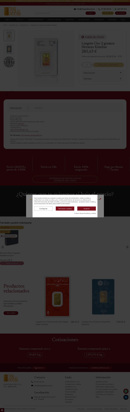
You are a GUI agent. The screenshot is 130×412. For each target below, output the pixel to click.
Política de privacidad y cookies (85, 213)
